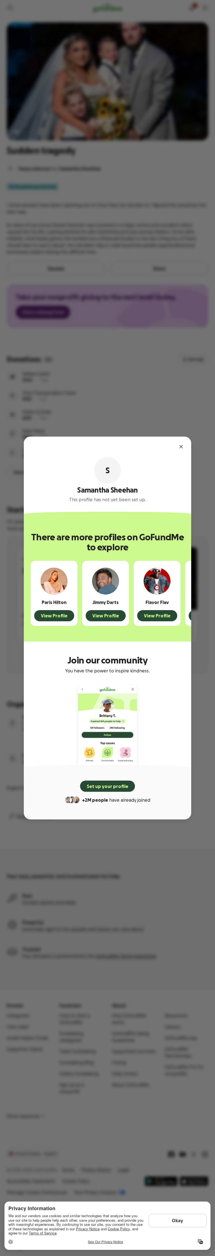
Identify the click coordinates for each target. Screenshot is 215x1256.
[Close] (181, 446)
